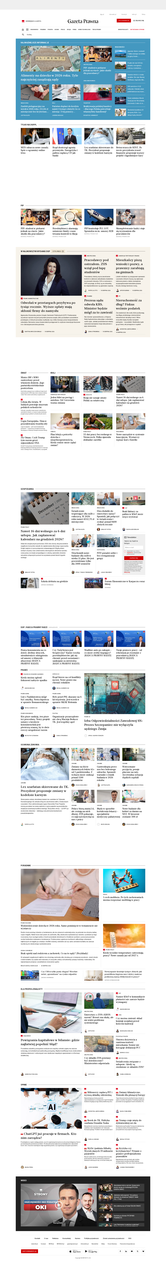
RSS (129, 1238)
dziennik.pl (112, 14)
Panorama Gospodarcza (127, 1244)
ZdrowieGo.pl (85, 1244)
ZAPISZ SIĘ (134, 558)
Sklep (143, 14)
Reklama (55, 1238)
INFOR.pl (51, 1244)
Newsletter (95, 1244)
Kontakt (37, 1238)
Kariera (77, 1238)
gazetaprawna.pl (72, 1244)
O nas (46, 1238)
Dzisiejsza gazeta (33, 21)
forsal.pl (124, 14)
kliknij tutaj (127, 572)
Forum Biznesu (112, 1244)
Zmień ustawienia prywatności (113, 1238)
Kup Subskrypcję (124, 20)
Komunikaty (67, 1238)
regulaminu (130, 552)
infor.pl (134, 14)
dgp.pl (102, 14)
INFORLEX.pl (60, 1244)
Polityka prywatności (91, 1238)
